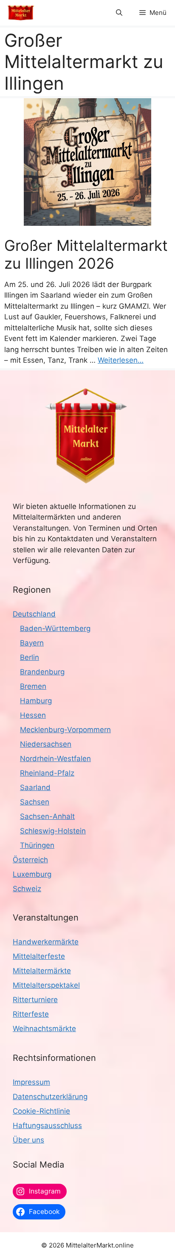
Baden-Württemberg (55, 628)
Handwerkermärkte (46, 942)
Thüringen (37, 845)
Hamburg (36, 700)
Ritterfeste (31, 1014)
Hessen (33, 715)
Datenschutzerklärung (50, 1096)
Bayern (32, 643)
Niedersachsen (45, 744)
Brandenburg (42, 672)
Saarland (35, 787)
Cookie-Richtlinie (41, 1111)
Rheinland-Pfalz (47, 773)
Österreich (30, 859)
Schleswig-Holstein (53, 831)
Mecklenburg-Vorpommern (65, 729)
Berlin (29, 657)
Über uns (28, 1140)
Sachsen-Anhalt (47, 816)
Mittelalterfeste (39, 956)
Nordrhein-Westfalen (55, 758)
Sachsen (34, 802)
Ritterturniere (35, 999)
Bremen (33, 686)
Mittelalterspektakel (46, 985)
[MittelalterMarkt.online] (20, 13)
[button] (119, 13)
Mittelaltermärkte (42, 970)
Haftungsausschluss (47, 1125)
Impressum (31, 1082)
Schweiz (27, 888)
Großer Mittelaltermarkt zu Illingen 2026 (86, 254)
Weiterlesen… (121, 360)
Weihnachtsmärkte (44, 1028)
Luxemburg (32, 874)
